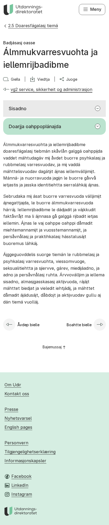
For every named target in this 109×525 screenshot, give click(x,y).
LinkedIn (19, 485)
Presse (11, 409)
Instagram (21, 494)
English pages (18, 427)
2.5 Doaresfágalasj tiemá (33, 25)
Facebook (21, 476)
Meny (95, 9)
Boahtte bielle (79, 324)
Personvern (16, 442)
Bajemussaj (52, 347)
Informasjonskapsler (25, 460)
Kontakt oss (16, 393)
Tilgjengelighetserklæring (30, 451)
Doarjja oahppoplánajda (35, 126)
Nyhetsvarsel (18, 418)
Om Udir (12, 384)
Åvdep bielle (28, 324)
